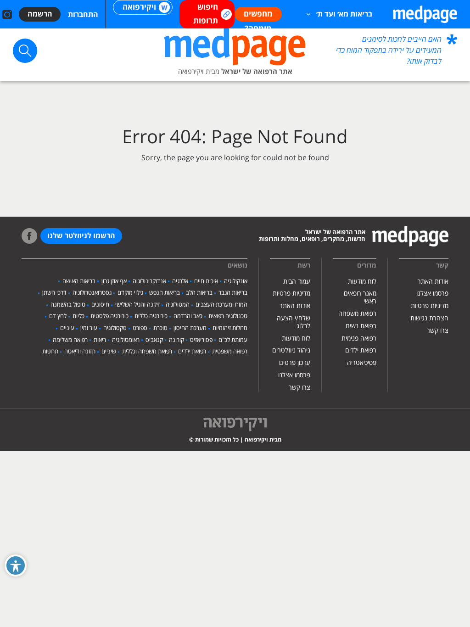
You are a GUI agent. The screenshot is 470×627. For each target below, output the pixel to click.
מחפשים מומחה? (258, 15)
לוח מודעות (362, 282)
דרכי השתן (54, 293)
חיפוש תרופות (205, 14)
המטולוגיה (178, 304)
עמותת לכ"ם (232, 340)
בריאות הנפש (164, 293)
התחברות (83, 14)
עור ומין (88, 328)
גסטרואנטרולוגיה (92, 293)
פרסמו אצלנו (432, 293)
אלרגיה (180, 281)
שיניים (108, 351)
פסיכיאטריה (361, 363)
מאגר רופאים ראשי (360, 297)
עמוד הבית (296, 282)
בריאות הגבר (232, 293)
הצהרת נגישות (429, 318)
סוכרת (160, 328)
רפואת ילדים (360, 350)
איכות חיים (206, 281)
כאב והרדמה (187, 316)
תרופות (50, 351)
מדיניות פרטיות (429, 306)
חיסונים (100, 304)
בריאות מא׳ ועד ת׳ (344, 14)
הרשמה (40, 14)
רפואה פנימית (358, 338)
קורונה (176, 340)
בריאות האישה (78, 281)
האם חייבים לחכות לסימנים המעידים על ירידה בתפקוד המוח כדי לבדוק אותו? (389, 50)
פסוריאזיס (201, 340)
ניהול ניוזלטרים (291, 350)
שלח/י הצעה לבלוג (293, 322)
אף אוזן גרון (114, 281)
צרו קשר (437, 331)
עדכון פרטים (294, 363)
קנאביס (154, 340)
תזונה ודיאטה (79, 351)
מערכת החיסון (190, 328)
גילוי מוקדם (130, 293)
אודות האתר (433, 282)
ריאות (100, 340)
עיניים (67, 328)
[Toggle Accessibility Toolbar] (16, 565)
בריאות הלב (199, 293)
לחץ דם (58, 316)
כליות (78, 316)
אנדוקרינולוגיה (149, 281)
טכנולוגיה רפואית (227, 316)
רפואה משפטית (229, 351)
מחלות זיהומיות (230, 328)
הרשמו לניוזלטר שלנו (81, 236)
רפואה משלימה (70, 340)
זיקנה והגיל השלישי (137, 304)
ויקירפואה (139, 7)
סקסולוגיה (115, 328)
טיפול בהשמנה (67, 304)
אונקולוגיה (235, 281)
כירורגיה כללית (151, 316)
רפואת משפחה (357, 314)
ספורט (140, 328)
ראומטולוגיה (126, 340)
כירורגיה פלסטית (109, 316)
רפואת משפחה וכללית (147, 351)
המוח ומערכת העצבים (221, 304)
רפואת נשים (361, 326)
